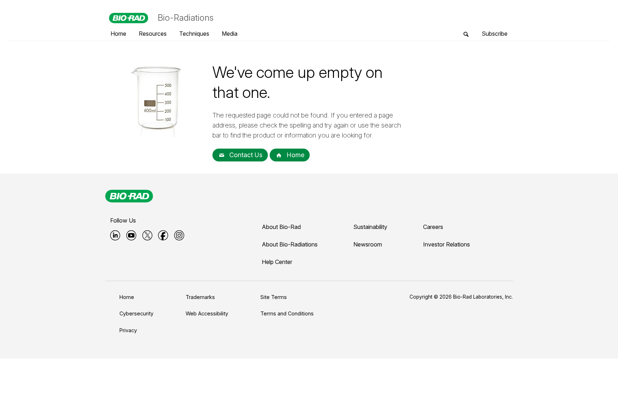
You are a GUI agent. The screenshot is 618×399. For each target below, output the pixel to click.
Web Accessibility (207, 313)
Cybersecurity (136, 313)
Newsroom (367, 244)
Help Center (277, 261)
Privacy (128, 330)
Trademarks (200, 297)
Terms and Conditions (287, 313)
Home (294, 155)
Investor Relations (446, 244)
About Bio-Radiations (290, 244)
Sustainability (370, 226)
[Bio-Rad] (129, 196)
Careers (433, 226)
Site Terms (273, 297)
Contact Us (245, 155)
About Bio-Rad (281, 226)
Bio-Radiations (186, 18)
